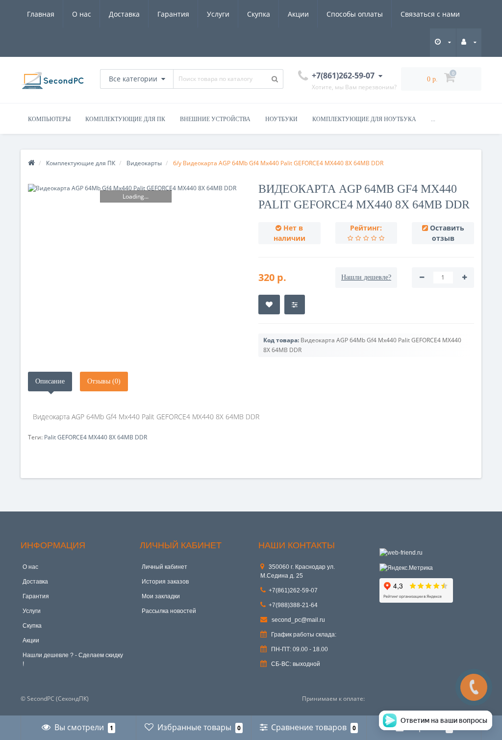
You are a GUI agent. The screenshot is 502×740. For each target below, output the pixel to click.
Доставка (124, 14)
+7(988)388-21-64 (293, 605)
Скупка (258, 14)
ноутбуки (281, 119)
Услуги (218, 14)
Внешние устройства (215, 119)
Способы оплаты (354, 14)
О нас (81, 14)
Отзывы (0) (104, 381)
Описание (50, 381)
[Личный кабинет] (469, 41)
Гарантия (173, 14)
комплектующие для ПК (125, 119)
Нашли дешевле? (366, 277)
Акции (298, 14)
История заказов (165, 581)
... (433, 119)
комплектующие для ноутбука (364, 119)
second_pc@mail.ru (297, 619)
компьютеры (49, 119)
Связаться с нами (430, 14)
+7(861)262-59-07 (293, 590)
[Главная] (31, 163)
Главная (40, 14)
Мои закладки (161, 596)
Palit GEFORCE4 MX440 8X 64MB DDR (95, 437)
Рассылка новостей (169, 611)
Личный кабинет (164, 566)
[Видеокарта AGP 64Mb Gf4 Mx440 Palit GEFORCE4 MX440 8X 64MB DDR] (136, 188)
